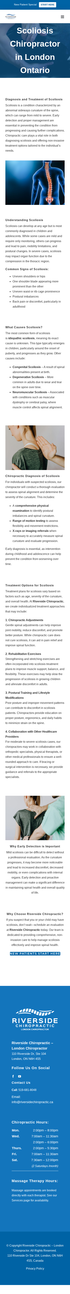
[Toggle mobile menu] (63, 16)
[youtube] (19, 1076)
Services (17, 1200)
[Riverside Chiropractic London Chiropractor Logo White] (35, 1007)
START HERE (47, 4)
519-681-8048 (27, 1089)
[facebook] (13, 1076)
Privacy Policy (35, 1268)
